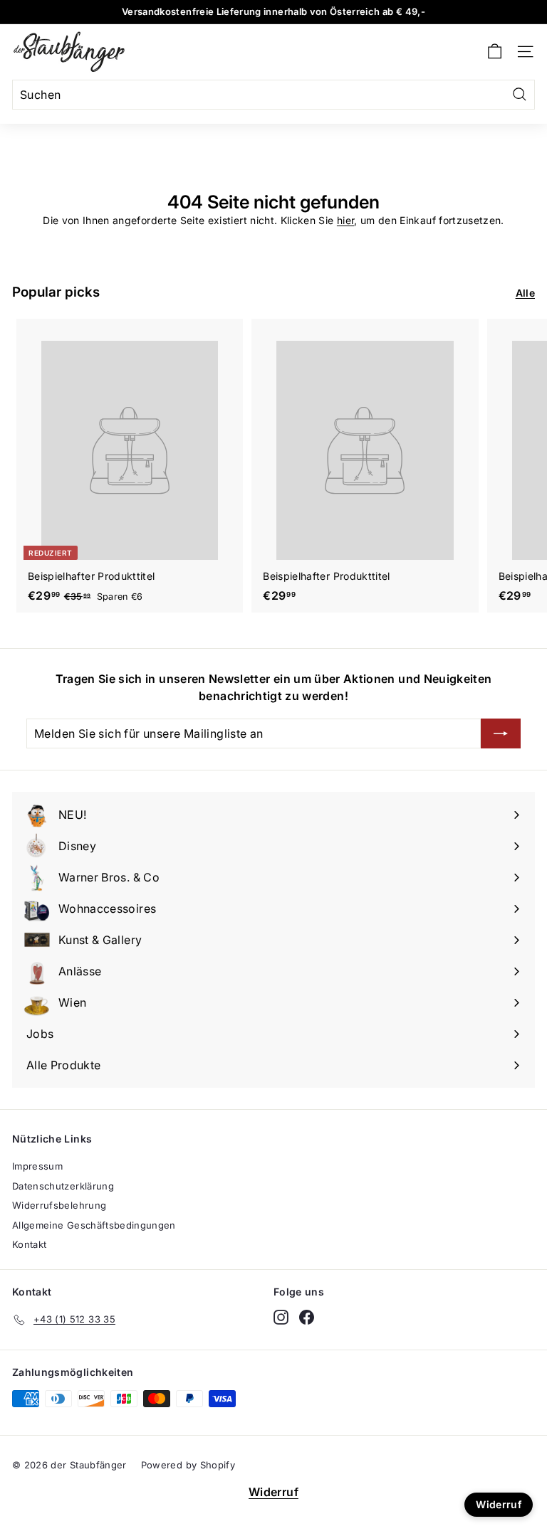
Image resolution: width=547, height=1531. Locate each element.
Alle (525, 293)
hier (345, 220)
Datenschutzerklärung (63, 1186)
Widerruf (273, 1492)
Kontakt (29, 1244)
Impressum (37, 1166)
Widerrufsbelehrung (59, 1205)
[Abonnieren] (501, 733)
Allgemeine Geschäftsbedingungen (94, 1225)
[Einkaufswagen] (494, 52)
